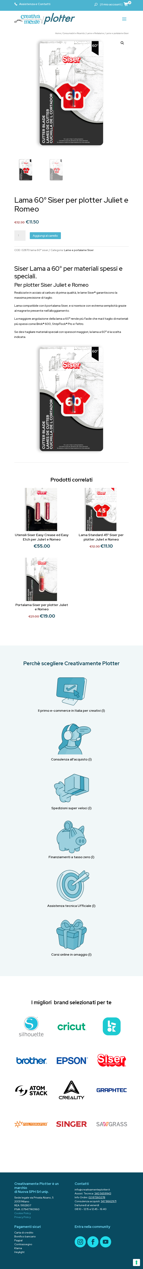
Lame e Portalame (95, 33)
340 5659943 (102, 1193)
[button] (122, 43)
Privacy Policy (22, 1217)
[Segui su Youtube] (105, 1241)
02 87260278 (96, 1197)
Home (58, 33)
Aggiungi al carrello (45, 236)
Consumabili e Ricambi (74, 33)
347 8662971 (108, 1201)
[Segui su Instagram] (80, 1241)
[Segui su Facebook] (92, 1241)
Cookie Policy (22, 1213)
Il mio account (111, 4)
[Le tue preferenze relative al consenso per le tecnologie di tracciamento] (136, 1262)
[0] (126, 4)
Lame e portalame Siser (117, 33)
